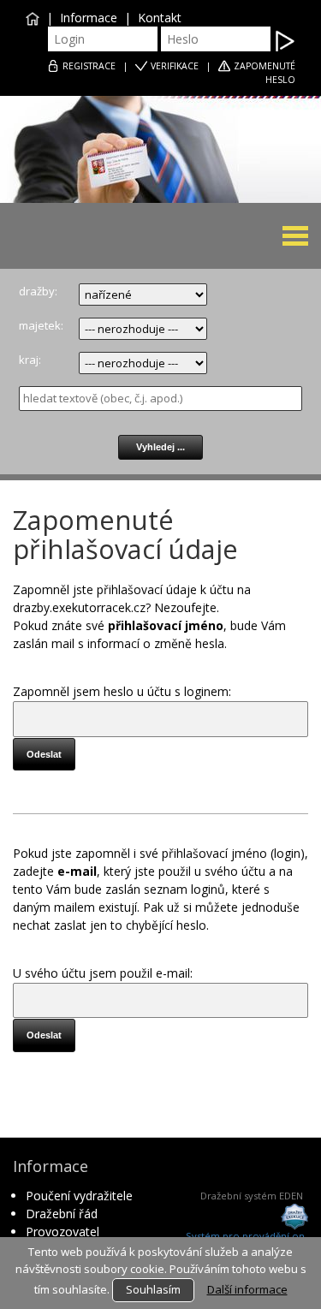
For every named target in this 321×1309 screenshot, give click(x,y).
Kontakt (159, 17)
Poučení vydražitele (79, 1195)
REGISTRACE (89, 66)
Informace (88, 17)
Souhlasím (153, 1289)
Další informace (247, 1289)
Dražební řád (62, 1213)
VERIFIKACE (175, 66)
